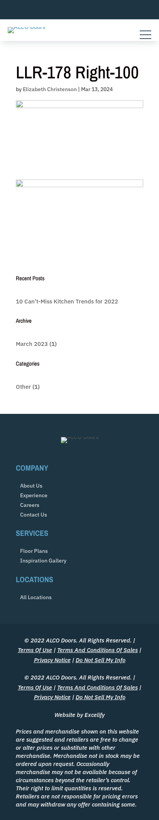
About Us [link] (31, 486)
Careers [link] (29, 505)
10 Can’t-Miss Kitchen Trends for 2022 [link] (67, 301)
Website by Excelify (79, 714)
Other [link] (23, 386)
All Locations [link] (36, 597)
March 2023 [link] (32, 343)
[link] (26, 26)
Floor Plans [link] (34, 551)
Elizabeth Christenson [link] (50, 89)
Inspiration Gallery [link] (43, 560)
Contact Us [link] (33, 515)
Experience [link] (33, 495)
